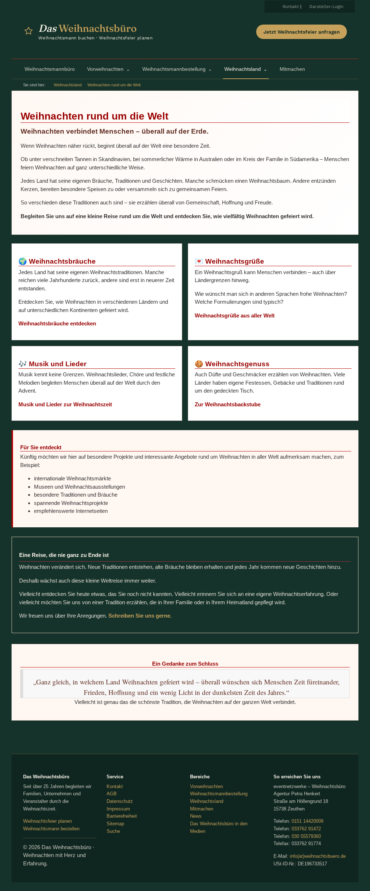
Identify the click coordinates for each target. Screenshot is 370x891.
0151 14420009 (307, 821)
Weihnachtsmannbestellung (219, 793)
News (196, 816)
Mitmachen (201, 809)
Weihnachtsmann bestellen (51, 828)
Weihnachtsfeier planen (47, 821)
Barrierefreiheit (122, 816)
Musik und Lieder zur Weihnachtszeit (65, 404)
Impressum (118, 809)
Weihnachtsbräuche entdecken (57, 323)
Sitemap (115, 823)
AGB (112, 793)
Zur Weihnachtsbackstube (228, 404)
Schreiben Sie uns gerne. (140, 616)
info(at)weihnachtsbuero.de (318, 856)
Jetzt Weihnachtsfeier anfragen (301, 32)
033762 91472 (306, 828)
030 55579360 (306, 836)
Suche (113, 831)
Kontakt (291, 6)
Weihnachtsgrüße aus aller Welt (235, 315)
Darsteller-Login (326, 6)
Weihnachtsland (68, 85)
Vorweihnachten (206, 786)
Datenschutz (120, 801)
